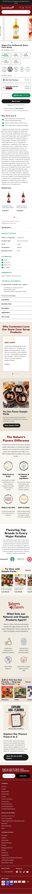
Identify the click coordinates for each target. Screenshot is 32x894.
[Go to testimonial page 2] (14, 373)
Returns (4, 850)
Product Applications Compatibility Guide (13, 821)
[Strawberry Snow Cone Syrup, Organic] (8, 197)
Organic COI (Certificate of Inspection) (12, 858)
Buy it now (16, 101)
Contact (4, 789)
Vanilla (16, 700)
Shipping (9, 105)
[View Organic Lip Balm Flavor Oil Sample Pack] (7, 580)
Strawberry (5, 700)
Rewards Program (7, 843)
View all (28, 570)
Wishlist (4, 838)
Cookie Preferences (7, 804)
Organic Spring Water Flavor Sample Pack (18, 589)
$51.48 (5, 592)
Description (5, 308)
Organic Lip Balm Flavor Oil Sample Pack (6, 589)
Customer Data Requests (8, 809)
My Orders (4, 835)
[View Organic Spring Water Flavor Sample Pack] (20, 580)
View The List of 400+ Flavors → (14, 757)
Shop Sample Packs (12, 425)
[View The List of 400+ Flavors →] (16, 717)
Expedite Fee (5, 855)
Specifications (6, 227)
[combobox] (16, 12)
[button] (26, 7)
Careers (4, 796)
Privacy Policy (5, 801)
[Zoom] (25, 38)
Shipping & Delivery (7, 848)
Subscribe (23, 776)
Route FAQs (5, 853)
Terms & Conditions (7, 799)
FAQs (3, 828)
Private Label (5, 794)
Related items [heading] (6, 188)
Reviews (4, 845)
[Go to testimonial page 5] (19, 373)
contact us (17, 221)
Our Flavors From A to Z (8, 816)
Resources (4, 823)
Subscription (5, 840)
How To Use (6, 317)
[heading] (8, 7)
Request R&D (5, 791)
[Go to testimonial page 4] (17, 373)
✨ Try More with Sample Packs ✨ (10, 570)
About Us (4, 787)
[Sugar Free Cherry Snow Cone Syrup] (23, 197)
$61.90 (18, 592)
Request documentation (9, 295)
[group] (16, 583)
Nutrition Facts (7, 304)
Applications (6, 312)
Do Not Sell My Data (7, 806)
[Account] (23, 7)
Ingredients (5, 300)
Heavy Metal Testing (7, 863)
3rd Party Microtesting (8, 860)
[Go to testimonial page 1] (12, 373)
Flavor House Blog (7, 818)
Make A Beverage (6, 826)
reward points (12, 223)
